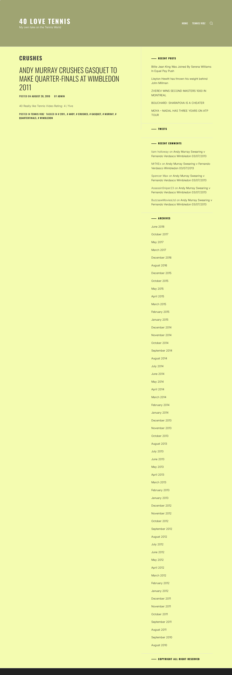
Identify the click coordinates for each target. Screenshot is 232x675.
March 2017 (158, 250)
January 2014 (159, 412)
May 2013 (157, 466)
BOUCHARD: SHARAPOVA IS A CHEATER (177, 103)
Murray (109, 114)
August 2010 (159, 645)
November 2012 (161, 513)
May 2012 (157, 559)
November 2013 (161, 428)
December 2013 (161, 420)
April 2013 (157, 474)
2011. (63, 114)
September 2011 (161, 621)
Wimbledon (46, 118)
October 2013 (159, 436)
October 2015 (159, 281)
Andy (72, 114)
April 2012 (157, 567)
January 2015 (159, 319)
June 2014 (157, 373)
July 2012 (157, 544)
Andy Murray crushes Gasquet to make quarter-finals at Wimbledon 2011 (69, 78)
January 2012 (159, 591)
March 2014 (158, 397)
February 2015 (160, 311)
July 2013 (157, 451)
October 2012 (159, 521)
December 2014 (161, 327)
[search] (211, 23)
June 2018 (157, 226)
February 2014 (160, 405)
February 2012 (160, 583)
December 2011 (161, 598)
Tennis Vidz (199, 23)
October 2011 (159, 614)
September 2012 (161, 529)
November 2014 (161, 335)
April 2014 (157, 389)
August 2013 (159, 443)
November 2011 (161, 606)
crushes (83, 114)
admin (61, 96)
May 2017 (157, 242)
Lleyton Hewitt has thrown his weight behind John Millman (179, 81)
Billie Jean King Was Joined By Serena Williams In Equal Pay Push (181, 69)
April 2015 (157, 296)
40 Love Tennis (45, 21)
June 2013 (157, 459)
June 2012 (157, 552)
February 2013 (160, 490)
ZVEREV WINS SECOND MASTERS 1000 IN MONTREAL (178, 93)
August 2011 (158, 629)
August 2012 (159, 536)
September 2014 (161, 350)
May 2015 (157, 288)
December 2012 (161, 505)
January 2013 (159, 498)
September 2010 (161, 637)
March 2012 (158, 575)
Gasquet (96, 114)
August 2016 (159, 265)
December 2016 (161, 257)
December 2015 (161, 273)
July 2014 (157, 366)
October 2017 (159, 234)
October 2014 (159, 343)
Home (185, 23)
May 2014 (157, 381)
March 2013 (158, 482)
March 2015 (158, 304)
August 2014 (159, 358)
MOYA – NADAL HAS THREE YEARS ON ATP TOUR (179, 113)
